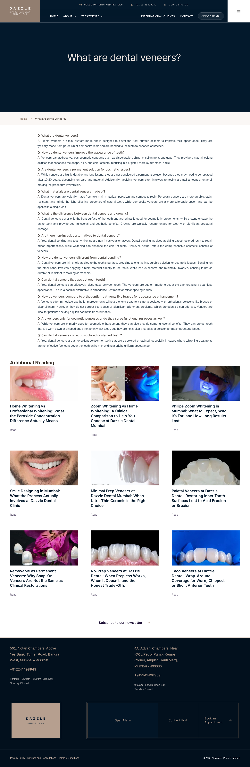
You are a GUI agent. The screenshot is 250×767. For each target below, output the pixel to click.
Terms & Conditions (69, 758)
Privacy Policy (17, 758)
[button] (70, 16)
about (67, 16)
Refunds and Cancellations (41, 758)
